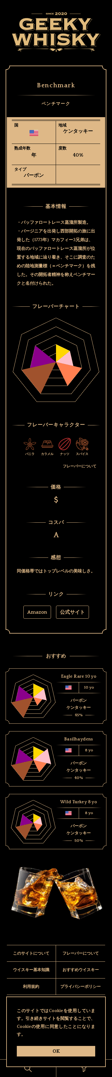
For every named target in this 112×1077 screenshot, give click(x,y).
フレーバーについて (79, 466)
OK (56, 1051)
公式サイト (72, 612)
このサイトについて (31, 953)
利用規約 (31, 986)
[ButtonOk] (28, 1068)
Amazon (37, 612)
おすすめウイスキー (81, 970)
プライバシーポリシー (80, 986)
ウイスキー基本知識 (31, 970)
